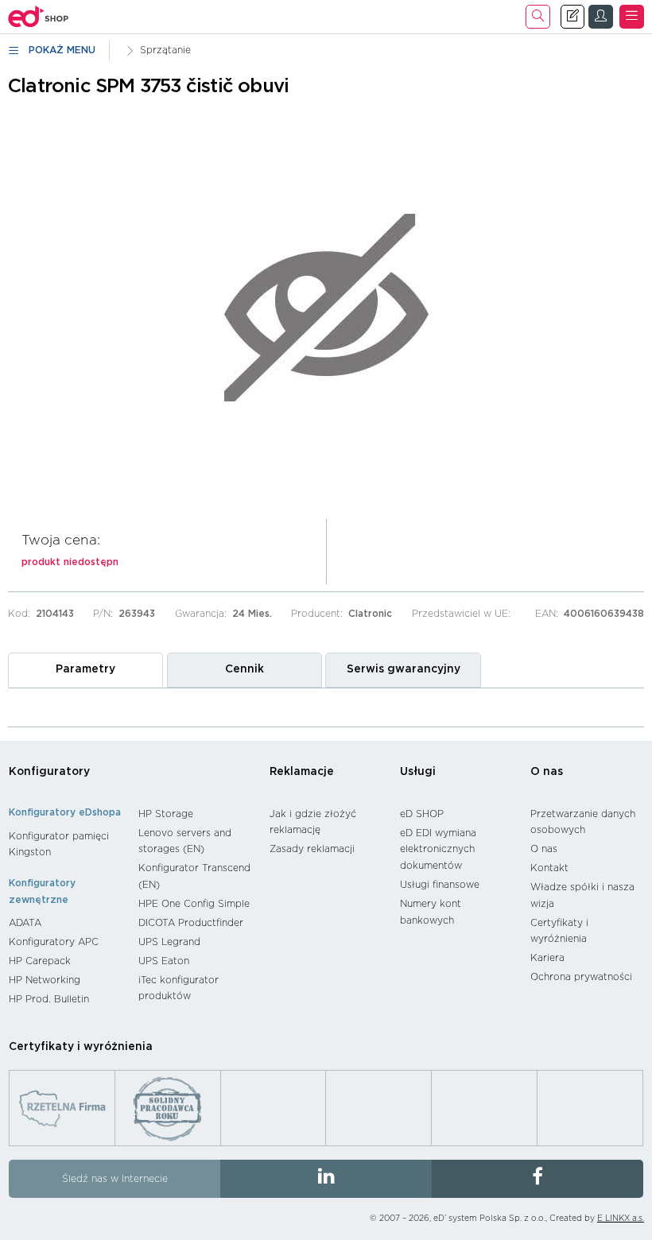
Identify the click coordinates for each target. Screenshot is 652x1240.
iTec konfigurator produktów (178, 988)
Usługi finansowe (439, 884)
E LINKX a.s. (620, 1219)
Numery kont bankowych (430, 912)
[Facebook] (537, 1179)
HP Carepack (40, 961)
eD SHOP (422, 814)
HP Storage (165, 814)
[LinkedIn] (326, 1179)
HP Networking (44, 980)
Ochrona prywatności (581, 977)
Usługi (418, 771)
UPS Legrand (169, 942)
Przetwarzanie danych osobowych (582, 822)
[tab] (85, 670)
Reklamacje (302, 771)
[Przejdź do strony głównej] (38, 16)
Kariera (547, 958)
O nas (546, 771)
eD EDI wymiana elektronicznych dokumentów (438, 849)
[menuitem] (65, 844)
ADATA (25, 923)
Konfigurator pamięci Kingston (59, 844)
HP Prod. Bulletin (49, 999)
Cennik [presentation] (244, 669)
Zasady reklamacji (312, 849)
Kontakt (549, 868)
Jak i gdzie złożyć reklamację (313, 822)
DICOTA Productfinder (190, 923)
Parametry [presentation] (85, 669)
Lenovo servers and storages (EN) (184, 841)
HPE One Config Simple (194, 904)
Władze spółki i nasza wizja (582, 895)
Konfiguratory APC (54, 942)
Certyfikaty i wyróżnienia (559, 931)
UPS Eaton (163, 961)
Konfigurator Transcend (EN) (194, 876)
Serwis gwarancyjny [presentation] (403, 669)
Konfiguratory (49, 771)
